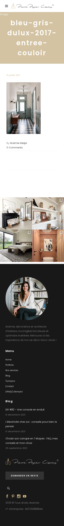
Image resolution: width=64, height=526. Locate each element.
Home (8, 359)
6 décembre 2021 (15, 431)
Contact (9, 386)
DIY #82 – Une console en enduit (25, 409)
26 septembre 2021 (16, 448)
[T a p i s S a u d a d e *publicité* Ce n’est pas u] (16, 246)
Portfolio (9, 364)
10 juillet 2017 (13, 75)
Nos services (11, 370)
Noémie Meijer (18, 143)
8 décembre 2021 (15, 414)
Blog (7, 375)
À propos (10, 380)
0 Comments (14, 147)
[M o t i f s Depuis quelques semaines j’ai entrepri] (16, 213)
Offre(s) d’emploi (14, 391)
